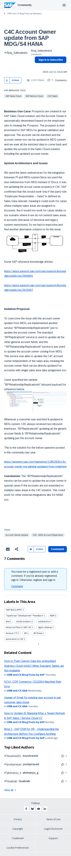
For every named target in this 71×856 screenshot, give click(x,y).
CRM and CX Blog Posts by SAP (26, 674)
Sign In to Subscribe (50, 59)
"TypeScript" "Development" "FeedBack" (24, 615)
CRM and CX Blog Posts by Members (24, 13)
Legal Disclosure (53, 828)
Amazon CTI (11, 633)
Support (53, 838)
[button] (7, 80)
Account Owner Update (17, 535)
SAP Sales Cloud (13, 96)
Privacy (18, 819)
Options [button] (36, 66)
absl (8, 621)
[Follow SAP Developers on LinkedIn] (44, 808)
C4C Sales (52, 96)
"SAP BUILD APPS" (14, 610)
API (25, 633)
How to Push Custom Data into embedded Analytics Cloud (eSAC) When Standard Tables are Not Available (34, 666)
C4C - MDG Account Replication (48, 535)
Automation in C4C (14, 639)
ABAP (52, 615)
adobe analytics (24, 621)
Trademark (18, 838)
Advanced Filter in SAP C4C (19, 627)
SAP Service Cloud (34, 96)
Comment (17, 586)
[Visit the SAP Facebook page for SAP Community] (26, 808)
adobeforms (44, 621)
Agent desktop (45, 627)
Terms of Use (53, 819)
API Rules (37, 633)
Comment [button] (57, 549)
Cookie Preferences (18, 847)
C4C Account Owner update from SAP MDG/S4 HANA (30, 38)
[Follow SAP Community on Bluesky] (32, 808)
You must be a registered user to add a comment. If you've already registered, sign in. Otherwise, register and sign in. (34, 575)
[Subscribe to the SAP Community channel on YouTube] (38, 808)
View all (8, 790)
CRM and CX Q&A (17, 690)
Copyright (17, 828)
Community (25, 5)
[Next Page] (38, 644)
